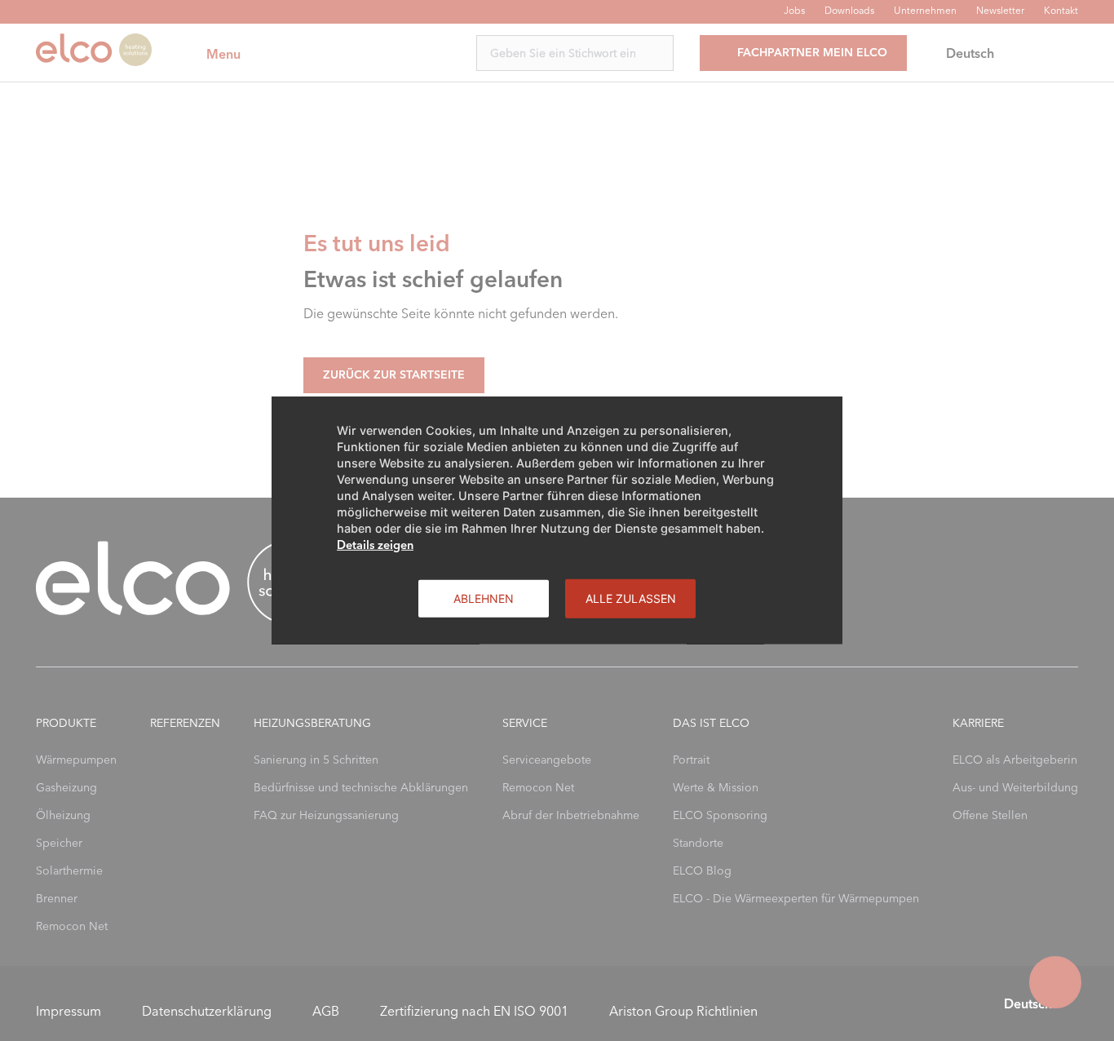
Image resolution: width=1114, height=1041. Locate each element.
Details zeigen (375, 545)
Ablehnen (483, 598)
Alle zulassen (631, 598)
